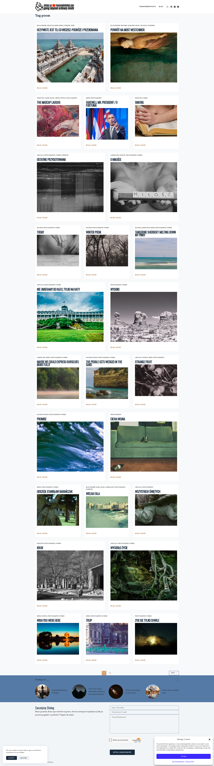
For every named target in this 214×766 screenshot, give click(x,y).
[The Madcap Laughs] (58, 121)
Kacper (40, 227)
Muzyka (144, 25)
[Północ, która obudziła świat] (152, 691)
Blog (161, 7)
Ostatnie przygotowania (51, 159)
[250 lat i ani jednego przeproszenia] (116, 691)
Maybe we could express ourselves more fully (58, 363)
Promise (41, 419)
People (63, 98)
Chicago (40, 155)
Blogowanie (41, 25)
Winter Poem (93, 232)
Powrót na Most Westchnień (127, 30)
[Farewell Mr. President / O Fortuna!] (107, 124)
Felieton (50, 25)
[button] (209, 739)
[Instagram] (178, 7)
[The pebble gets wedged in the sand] (107, 383)
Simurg (139, 102)
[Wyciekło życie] (143, 575)
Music (137, 25)
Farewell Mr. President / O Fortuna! (101, 104)
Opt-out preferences (178, 761)
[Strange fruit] (156, 380)
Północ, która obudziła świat (170, 691)
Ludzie (46, 98)
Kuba (98, 487)
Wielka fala (93, 493)
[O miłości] (143, 187)
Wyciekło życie (119, 547)
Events (145, 357)
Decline (23, 758)
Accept (183, 756)
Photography (71, 98)
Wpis (73, 25)
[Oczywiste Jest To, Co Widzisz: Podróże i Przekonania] (70, 58)
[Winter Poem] (107, 250)
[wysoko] (143, 317)
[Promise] (70, 447)
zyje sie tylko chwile (147, 620)
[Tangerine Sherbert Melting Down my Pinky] (156, 253)
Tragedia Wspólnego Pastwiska (59, 691)
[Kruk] (70, 575)
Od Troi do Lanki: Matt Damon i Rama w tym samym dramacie (96, 691)
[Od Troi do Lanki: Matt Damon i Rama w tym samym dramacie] (79, 691)
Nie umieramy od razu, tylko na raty (58, 289)
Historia (124, 25)
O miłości (115, 159)
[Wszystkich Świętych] (156, 510)
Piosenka (151, 25)
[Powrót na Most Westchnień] (143, 58)
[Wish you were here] (58, 639)
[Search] (167, 7)
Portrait (65, 155)
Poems (145, 98)
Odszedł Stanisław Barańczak (54, 491)
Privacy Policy (189, 761)
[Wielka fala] (107, 512)
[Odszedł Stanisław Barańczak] (58, 510)
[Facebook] (171, 7)
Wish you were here (48, 620)
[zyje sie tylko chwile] (156, 639)
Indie (56, 25)
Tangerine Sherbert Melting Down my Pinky (155, 233)
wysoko (114, 289)
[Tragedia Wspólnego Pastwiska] (42, 691)
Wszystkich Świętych (147, 491)
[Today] (58, 250)
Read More (42, 88)
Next (173, 673)
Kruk (40, 547)
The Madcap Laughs (48, 102)
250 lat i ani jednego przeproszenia (132, 691)
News (57, 98)
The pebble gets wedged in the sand (104, 363)
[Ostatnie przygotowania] (70, 187)
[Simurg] (156, 121)
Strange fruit (143, 361)
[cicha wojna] (143, 447)
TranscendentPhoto (147, 7)
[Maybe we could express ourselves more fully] (58, 383)
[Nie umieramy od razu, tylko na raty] (70, 317)
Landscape (114, 155)
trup (89, 620)
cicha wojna (117, 419)
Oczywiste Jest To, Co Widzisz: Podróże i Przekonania (67, 30)
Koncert (131, 25)
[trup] (107, 639)
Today (40, 232)
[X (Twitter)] (175, 7)
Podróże (67, 25)
